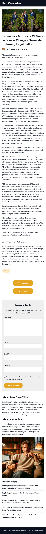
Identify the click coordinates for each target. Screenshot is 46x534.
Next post (23, 291)
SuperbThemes (38, 530)
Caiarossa (6, 220)
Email (6, 354)
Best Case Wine (11, 3)
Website (7, 366)
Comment (8, 318)
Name (6, 342)
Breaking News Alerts (22, 235)
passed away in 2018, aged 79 (26, 125)
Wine (6, 271)
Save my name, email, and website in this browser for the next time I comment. (23, 378)
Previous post (23, 283)
